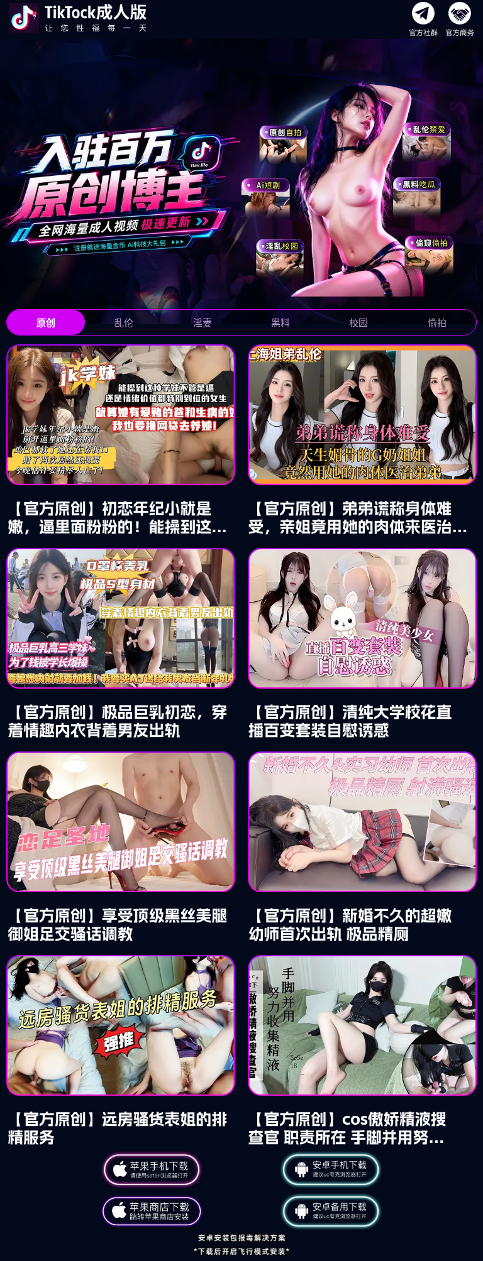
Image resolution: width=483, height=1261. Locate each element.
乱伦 (123, 322)
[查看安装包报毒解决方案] (241, 1244)
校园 (358, 322)
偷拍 (437, 322)
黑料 (280, 322)
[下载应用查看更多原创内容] (241, 745)
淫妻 (202, 322)
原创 (45, 322)
